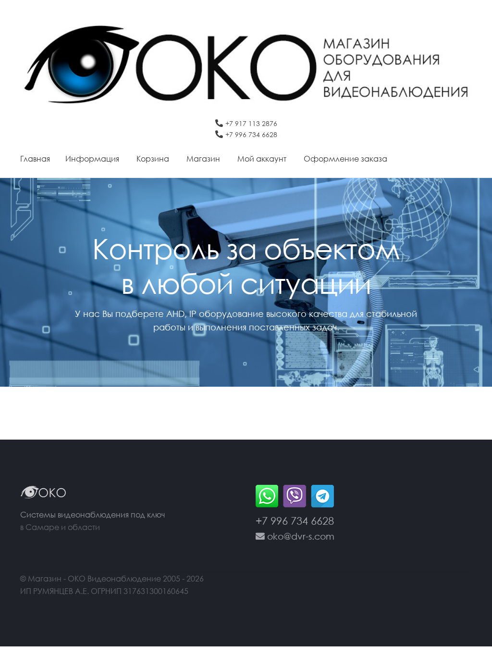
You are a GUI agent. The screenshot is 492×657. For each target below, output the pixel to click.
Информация (92, 159)
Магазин (203, 159)
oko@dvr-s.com (299, 536)
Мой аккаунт (261, 159)
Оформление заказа (345, 159)
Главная (35, 159)
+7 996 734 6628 (251, 134)
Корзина (152, 159)
